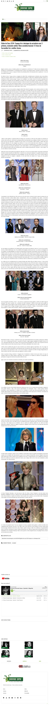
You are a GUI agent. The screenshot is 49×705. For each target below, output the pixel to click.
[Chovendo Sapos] (24, 11)
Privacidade (26, 693)
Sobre (25, 689)
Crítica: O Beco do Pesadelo (7, 53)
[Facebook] (1, 1)
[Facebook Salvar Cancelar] (20, 698)
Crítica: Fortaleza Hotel (6, 54)
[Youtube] (11, 1)
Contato (4, 693)
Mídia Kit (26, 691)
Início (4, 689)
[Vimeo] (9, 1)
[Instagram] (5, 1)
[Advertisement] (24, 14)
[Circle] (13, 1)
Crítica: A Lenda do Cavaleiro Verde (9, 56)
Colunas (4, 691)
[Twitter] (3, 1)
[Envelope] (7, 1)
